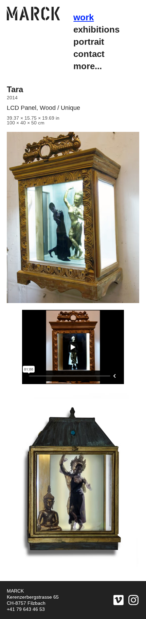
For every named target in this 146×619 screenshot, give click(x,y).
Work (83, 17)
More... (87, 66)
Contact (89, 53)
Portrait (88, 41)
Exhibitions (96, 29)
